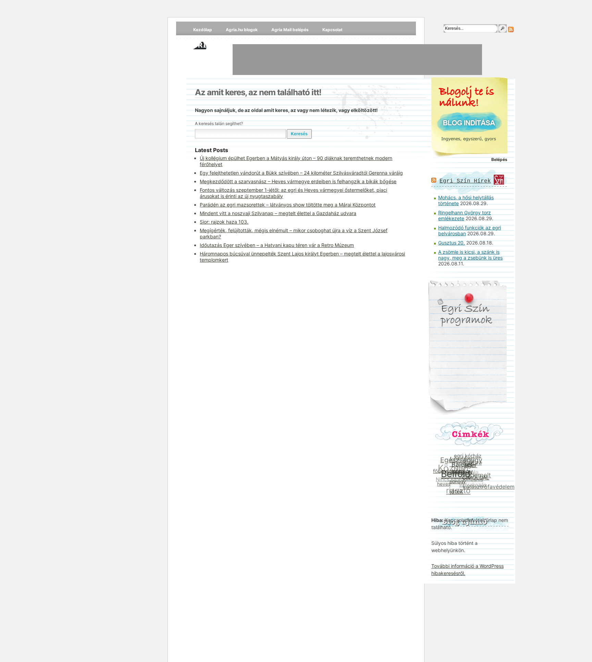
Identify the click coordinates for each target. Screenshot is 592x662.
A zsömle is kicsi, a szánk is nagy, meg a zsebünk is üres (470, 255)
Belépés (499, 159)
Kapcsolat (332, 29)
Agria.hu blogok (242, 29)
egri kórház (469, 457)
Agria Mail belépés (290, 29)
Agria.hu (206, 44)
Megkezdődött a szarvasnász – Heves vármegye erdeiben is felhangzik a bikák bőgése (298, 181)
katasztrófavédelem (487, 488)
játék (454, 491)
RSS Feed (511, 29)
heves (442, 483)
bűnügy (456, 482)
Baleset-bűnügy (464, 469)
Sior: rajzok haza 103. (224, 222)
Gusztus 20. (451, 243)
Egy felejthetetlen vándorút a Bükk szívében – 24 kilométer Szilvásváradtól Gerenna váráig (301, 173)
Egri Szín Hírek (465, 181)
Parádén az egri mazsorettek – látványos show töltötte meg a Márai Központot (287, 205)
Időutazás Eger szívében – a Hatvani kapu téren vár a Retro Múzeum (277, 245)
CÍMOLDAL (475, 479)
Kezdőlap (202, 29)
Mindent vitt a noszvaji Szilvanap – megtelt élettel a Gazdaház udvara (278, 213)
